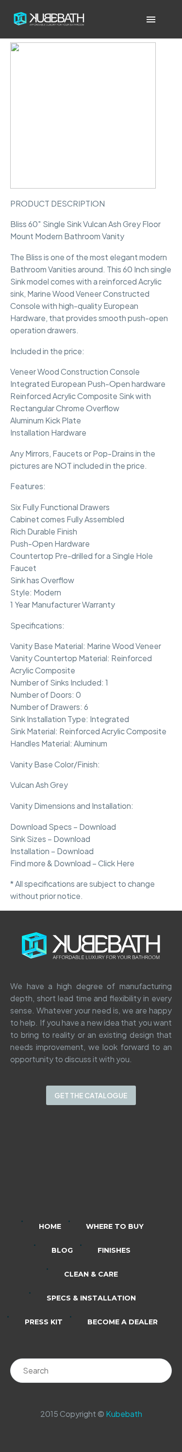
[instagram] (78, 1169)
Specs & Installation (91, 1298)
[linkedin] (53, 1169)
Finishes (114, 1250)
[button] (164, 19)
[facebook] (104, 1169)
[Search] (160, 1370)
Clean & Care (91, 1274)
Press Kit (44, 1322)
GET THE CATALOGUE (91, 1095)
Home (50, 1226)
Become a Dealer (122, 1322)
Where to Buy (115, 1226)
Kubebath (124, 1414)
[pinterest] (129, 1169)
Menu (151, 19)
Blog (62, 1250)
